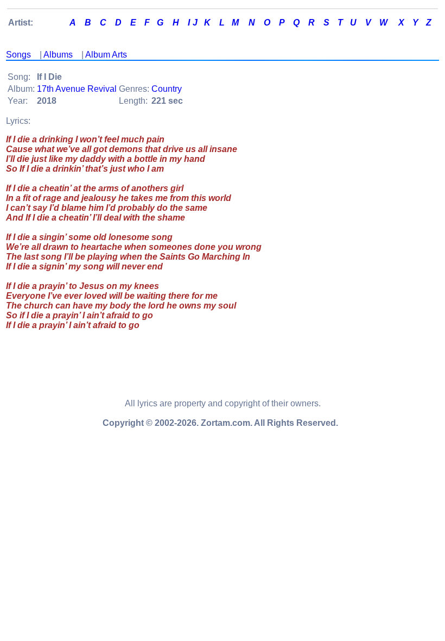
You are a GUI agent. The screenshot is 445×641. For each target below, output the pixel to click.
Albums (58, 54)
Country (166, 88)
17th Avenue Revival (77, 88)
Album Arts (106, 54)
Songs (18, 54)
